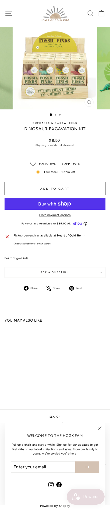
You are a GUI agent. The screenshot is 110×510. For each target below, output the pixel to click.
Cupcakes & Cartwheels (55, 123)
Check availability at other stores (32, 243)
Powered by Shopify (55, 506)
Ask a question (55, 272)
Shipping (41, 145)
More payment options (55, 215)
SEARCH (55, 416)
